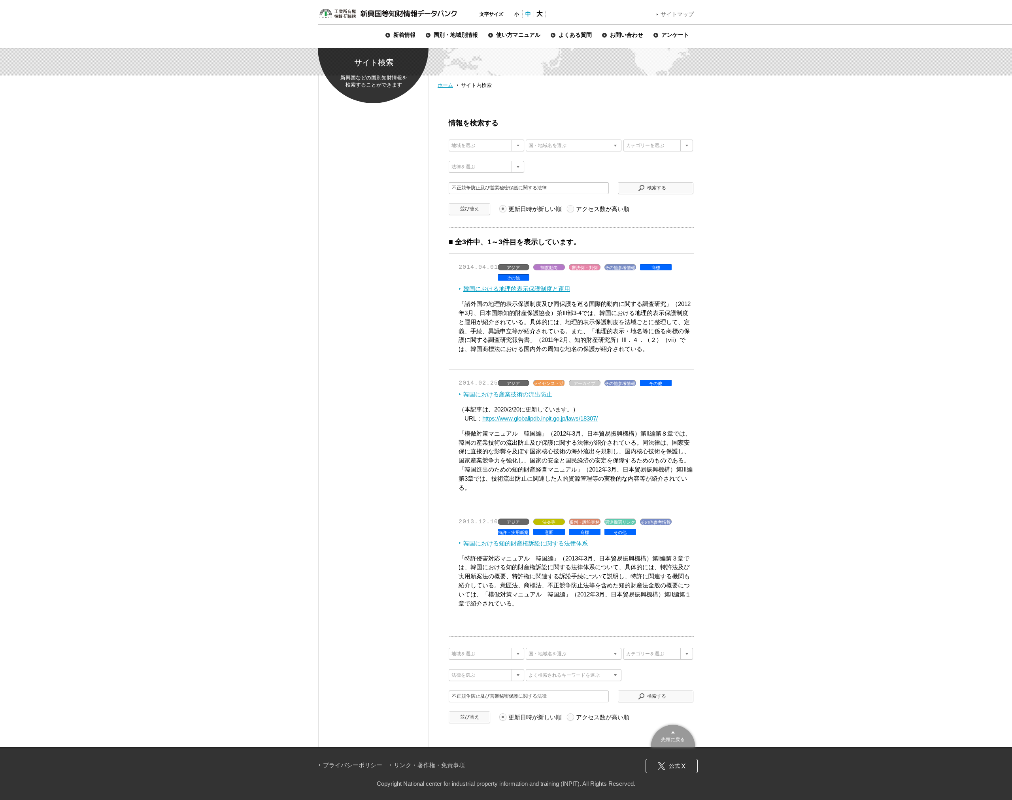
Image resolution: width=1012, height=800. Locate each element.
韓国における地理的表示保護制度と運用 (516, 288)
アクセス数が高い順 (602, 209)
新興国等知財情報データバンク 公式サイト (387, 13)
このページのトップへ (673, 735)
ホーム (445, 85)
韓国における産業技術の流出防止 (507, 394)
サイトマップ (677, 14)
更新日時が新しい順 (535, 209)
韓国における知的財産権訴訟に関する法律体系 (525, 543)
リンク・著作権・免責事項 (429, 765)
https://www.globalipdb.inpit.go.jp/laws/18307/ (540, 418)
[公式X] (672, 766)
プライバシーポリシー (352, 765)
